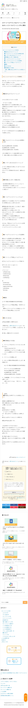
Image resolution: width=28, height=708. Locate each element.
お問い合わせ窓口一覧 (5, 685)
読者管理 (5, 620)
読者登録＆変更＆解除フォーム (7, 695)
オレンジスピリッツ (20, 457)
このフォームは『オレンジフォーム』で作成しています (16, 494)
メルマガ (5, 612)
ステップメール (7, 616)
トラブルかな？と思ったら (9, 636)
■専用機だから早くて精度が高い (11, 57)
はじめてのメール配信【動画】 (7, 693)
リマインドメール (7, 618)
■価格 (5, 64)
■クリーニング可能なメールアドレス (12, 62)
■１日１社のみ (7, 66)
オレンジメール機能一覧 (6, 689)
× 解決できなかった (9, 479)
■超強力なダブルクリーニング (11, 51)
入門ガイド (5, 641)
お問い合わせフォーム (14, 325)
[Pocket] (14, 507)
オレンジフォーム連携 (8, 623)
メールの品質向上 (7, 627)
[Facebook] (14, 505)
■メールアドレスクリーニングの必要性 (13, 60)
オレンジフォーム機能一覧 (6, 687)
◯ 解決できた (8, 471)
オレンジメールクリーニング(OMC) (11, 50)
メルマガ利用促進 (7, 629)
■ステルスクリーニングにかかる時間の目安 (14, 53)
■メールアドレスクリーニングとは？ (12, 59)
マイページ (6, 634)
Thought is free (21, 704)
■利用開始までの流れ (9, 67)
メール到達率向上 (7, 625)
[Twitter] (6, 505)
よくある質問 (5, 638)
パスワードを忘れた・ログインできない (12, 559)
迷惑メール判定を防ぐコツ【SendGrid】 (12, 590)
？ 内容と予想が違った (10, 476)
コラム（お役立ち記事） (8, 630)
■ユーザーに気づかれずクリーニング (12, 55)
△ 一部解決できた (9, 474)
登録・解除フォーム (8, 621)
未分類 (4, 640)
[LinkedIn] (6, 507)
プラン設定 (6, 614)
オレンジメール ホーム (6, 17)
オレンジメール (16, 17)
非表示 (15, 47)
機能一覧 (5, 632)
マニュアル (3, 683)
